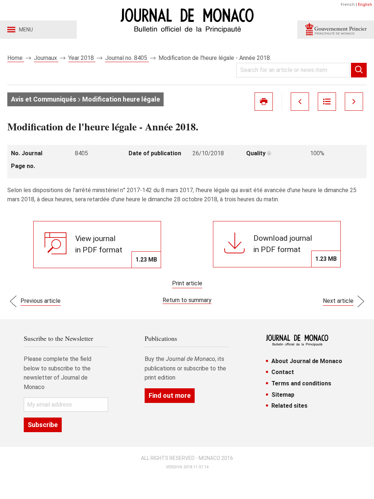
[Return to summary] (327, 101)
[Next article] (354, 101)
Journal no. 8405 (127, 57)
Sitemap (282, 394)
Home (15, 57)
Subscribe (43, 424)
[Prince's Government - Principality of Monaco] (335, 29)
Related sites (289, 405)
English (365, 4)
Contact (282, 372)
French (348, 4)
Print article (187, 283)
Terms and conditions (301, 383)
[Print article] (264, 101)
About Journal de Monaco (306, 361)
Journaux (46, 57)
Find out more (170, 395)
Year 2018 (81, 57)
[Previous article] (300, 101)
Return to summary (187, 300)
